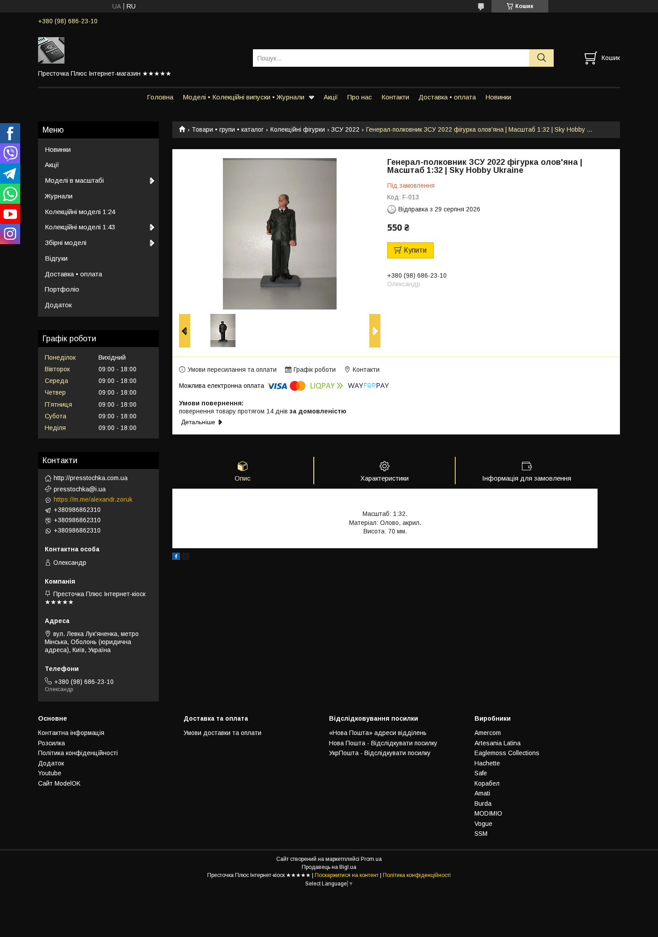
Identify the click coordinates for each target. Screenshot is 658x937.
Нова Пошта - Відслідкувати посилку (383, 743)
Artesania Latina (497, 743)
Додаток (58, 305)
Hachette (487, 763)
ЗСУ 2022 (345, 129)
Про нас (359, 97)
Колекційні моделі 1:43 (80, 227)
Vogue (483, 823)
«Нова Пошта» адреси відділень (378, 732)
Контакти (395, 97)
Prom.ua (371, 859)
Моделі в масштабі (74, 180)
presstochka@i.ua (80, 489)
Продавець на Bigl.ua (329, 867)
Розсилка (51, 743)
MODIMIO (488, 813)
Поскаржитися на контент (347, 875)
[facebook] (176, 557)
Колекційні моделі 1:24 (80, 211)
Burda (482, 803)
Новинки (498, 97)
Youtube (49, 773)
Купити (415, 250)
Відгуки (56, 258)
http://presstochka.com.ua (91, 477)
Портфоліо (62, 289)
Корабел (487, 783)
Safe (480, 773)
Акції (331, 97)
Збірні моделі (65, 242)
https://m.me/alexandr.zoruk (93, 499)
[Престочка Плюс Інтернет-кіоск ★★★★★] (140, 49)
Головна (160, 97)
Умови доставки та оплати (222, 732)
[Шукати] (541, 58)
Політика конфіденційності (78, 752)
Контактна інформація (71, 732)
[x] (185, 557)
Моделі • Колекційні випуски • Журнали (243, 97)
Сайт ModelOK (59, 783)
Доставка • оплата (447, 97)
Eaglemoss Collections (506, 752)
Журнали (59, 196)
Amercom (487, 732)
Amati (482, 793)
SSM (480, 833)
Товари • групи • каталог (228, 129)
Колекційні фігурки (297, 129)
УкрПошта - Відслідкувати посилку (380, 752)
